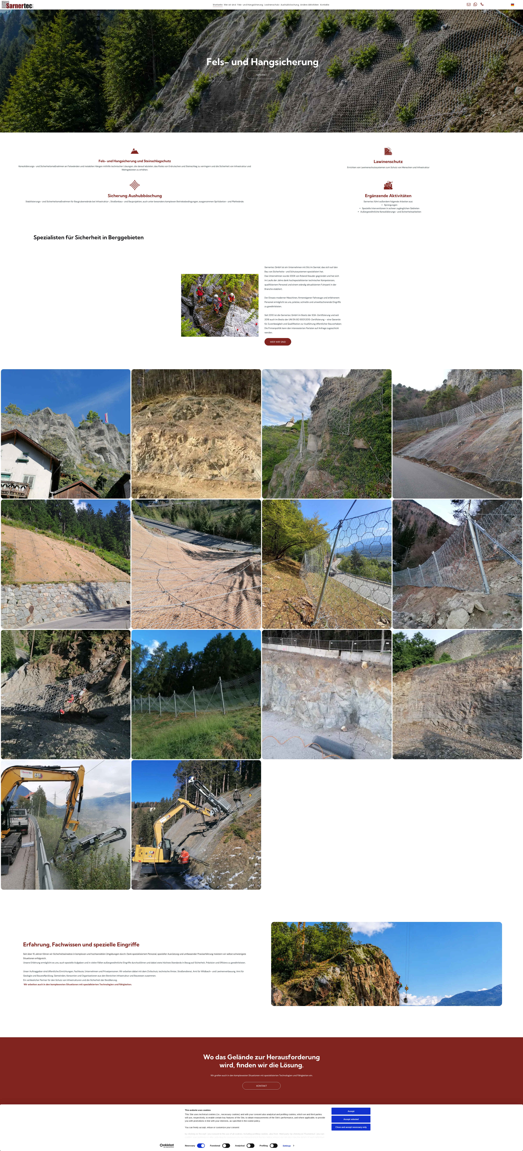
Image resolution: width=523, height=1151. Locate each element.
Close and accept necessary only (351, 1127)
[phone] (482, 4)
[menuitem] (217, 5)
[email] (469, 4)
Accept (351, 1111)
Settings (287, 1145)
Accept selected (351, 1119)
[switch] (226, 1145)
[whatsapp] (475, 4)
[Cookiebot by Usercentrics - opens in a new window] (167, 1146)
